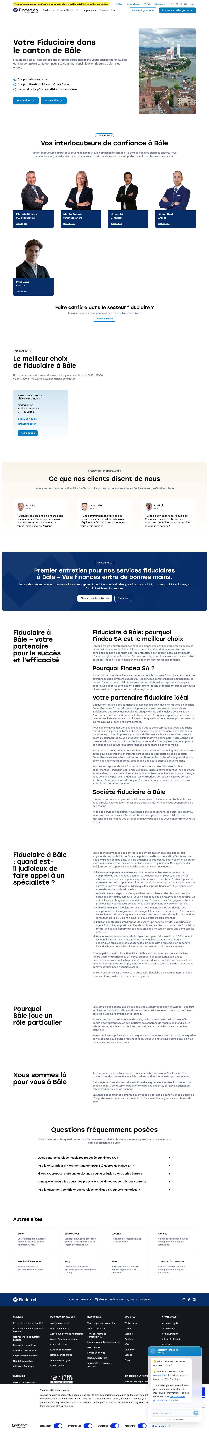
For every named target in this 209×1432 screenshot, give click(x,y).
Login (192, 4)
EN (185, 4)
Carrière (103, 10)
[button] (48, 10)
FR (177, 4)
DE (172, 4)
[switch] (88, 1425)
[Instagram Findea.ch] (183, 1299)
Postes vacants (104, 319)
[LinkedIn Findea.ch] (194, 1299)
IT (181, 4)
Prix (113, 10)
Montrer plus (21, 223)
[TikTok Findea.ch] (189, 1299)
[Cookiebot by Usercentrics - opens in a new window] (19, 1426)
